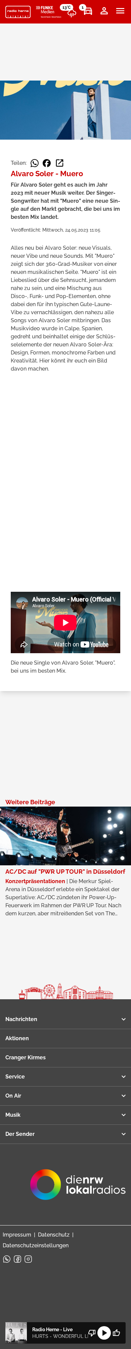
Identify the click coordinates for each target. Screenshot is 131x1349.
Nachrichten (21, 1019)
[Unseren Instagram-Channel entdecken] (28, 1259)
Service (15, 1076)
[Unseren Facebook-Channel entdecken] (17, 1259)
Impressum (17, 1235)
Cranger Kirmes (25, 1057)
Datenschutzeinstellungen (36, 1245)
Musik (12, 1115)
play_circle (104, 1333)
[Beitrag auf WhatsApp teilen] (35, 163)
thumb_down (92, 1333)
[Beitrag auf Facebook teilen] (47, 163)
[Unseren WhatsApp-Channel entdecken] (7, 1259)
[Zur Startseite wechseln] (18, 12)
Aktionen (17, 1038)
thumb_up (116, 1333)
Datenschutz (54, 1235)
